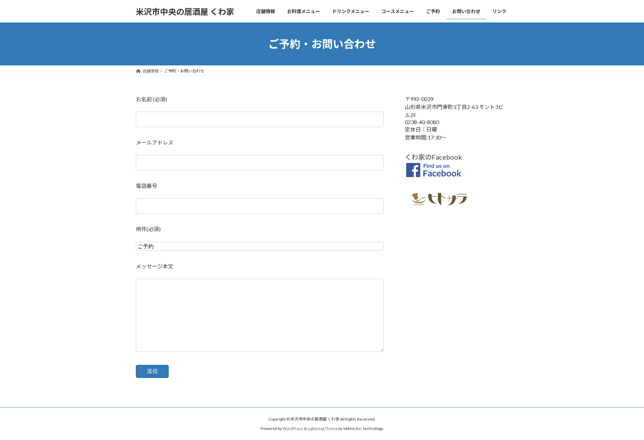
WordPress (292, 428)
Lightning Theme (323, 428)
